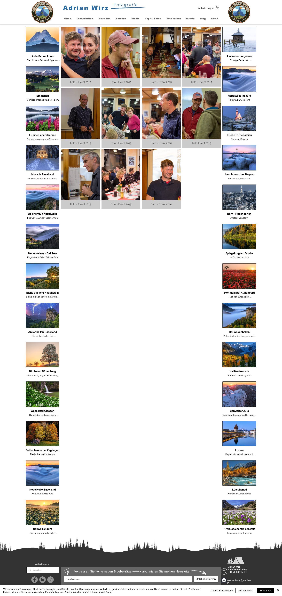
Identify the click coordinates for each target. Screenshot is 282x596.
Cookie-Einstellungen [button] (222, 590)
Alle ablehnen (245, 590)
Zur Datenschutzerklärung (98, 592)
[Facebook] (34, 579)
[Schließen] (278, 590)
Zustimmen (265, 590)
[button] (85, 18)
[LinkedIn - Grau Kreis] (42, 579)
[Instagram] (50, 579)
